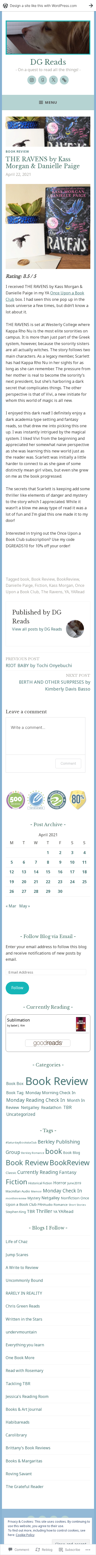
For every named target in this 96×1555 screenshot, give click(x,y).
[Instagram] (31, 80)
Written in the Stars (24, 1319)
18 (84, 872)
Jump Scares (17, 1254)
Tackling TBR (18, 1383)
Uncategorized (20, 1114)
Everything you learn (25, 1345)
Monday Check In (62, 1190)
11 (84, 862)
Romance (61, 1204)
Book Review (17, 151)
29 (48, 891)
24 (72, 881)
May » (24, 906)
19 (11, 881)
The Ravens (52, 591)
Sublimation (18, 1020)
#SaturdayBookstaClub (21, 1142)
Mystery (33, 1198)
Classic (11, 1172)
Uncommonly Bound (24, 1280)
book (24, 579)
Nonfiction (70, 1197)
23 (60, 881)
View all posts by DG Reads (37, 629)
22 (48, 881)
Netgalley (30, 1107)
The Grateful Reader (25, 1486)
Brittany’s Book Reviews (28, 1448)
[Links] (64, 80)
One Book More (20, 1357)
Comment (68, 763)
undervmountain (21, 1332)
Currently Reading (37, 1172)
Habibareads (18, 1422)
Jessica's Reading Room (27, 1396)
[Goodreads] (42, 80)
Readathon (51, 1107)
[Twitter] (53, 80)
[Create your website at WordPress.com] (48, 5)
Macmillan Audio (18, 1191)
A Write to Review (22, 1267)
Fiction (41, 585)
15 (48, 872)
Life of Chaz (17, 1241)
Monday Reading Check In (35, 1100)
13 (24, 872)
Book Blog (71, 1152)
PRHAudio (45, 1204)
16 (60, 872)
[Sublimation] (81, 1030)
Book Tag (14, 1092)
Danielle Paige (19, 585)
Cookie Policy (25, 1535)
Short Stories (77, 1205)
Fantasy (67, 1172)
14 (36, 872)
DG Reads (48, 62)
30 (60, 891)
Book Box (14, 1083)
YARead (77, 591)
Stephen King (16, 1211)
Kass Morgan (61, 585)
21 (36, 881)
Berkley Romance (32, 1153)
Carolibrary (16, 1435)
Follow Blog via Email (48, 936)
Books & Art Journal (24, 1409)
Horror (59, 1183)
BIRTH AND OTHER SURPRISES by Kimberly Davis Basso (54, 682)
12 (11, 872)
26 (11, 891)
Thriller (44, 1211)
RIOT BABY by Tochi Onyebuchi (39, 662)
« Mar (11, 906)
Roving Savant (19, 1473)
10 (72, 862)
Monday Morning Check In (50, 1092)
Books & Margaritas (24, 1461)
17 (72, 872)
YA (66, 591)
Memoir (36, 1191)
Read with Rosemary (24, 1370)
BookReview (68, 579)
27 (24, 891)
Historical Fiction (40, 1183)
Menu (51, 102)
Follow (17, 987)
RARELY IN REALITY (24, 1293)
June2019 (74, 1183)
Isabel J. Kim (18, 1025)
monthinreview (16, 1198)
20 (24, 881)
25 (84, 881)
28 (36, 891)
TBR (67, 1107)
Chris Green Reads (23, 1306)
